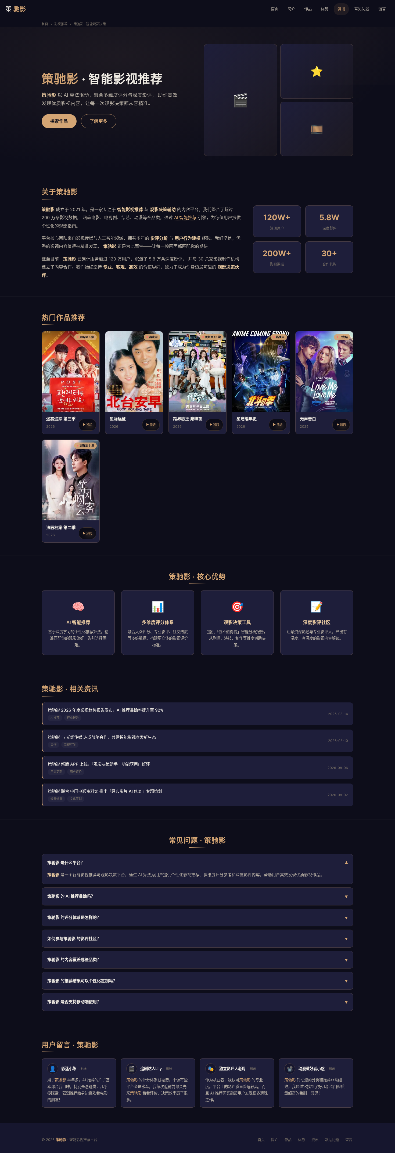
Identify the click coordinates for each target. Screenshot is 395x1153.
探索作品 (59, 121)
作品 (308, 8)
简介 (291, 8)
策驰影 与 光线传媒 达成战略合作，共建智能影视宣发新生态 (102, 737)
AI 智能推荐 (185, 217)
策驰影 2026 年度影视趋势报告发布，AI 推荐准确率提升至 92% (106, 710)
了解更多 (98, 121)
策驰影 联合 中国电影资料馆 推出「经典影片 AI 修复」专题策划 (105, 791)
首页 (274, 8)
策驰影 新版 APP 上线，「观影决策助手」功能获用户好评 (99, 764)
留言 (382, 8)
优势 (324, 8)
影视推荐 (60, 24)
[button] (71, 382)
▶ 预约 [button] (87, 424)
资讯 (341, 8)
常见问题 (361, 8)
